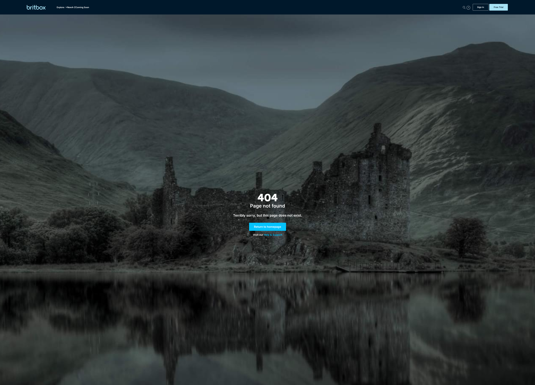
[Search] (464, 7)
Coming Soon (82, 7)
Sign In (480, 7)
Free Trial (498, 7)
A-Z (74, 7)
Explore (60, 7)
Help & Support (273, 234)
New (69, 7)
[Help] (469, 7)
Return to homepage (267, 226)
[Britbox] (36, 7)
